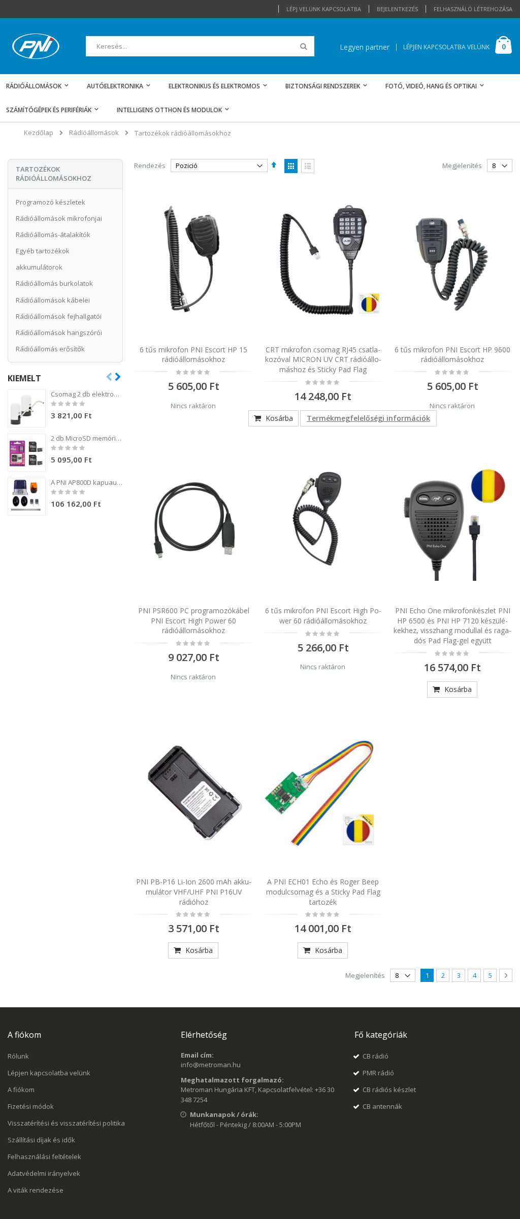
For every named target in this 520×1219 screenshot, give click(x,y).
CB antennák (382, 1106)
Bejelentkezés (397, 9)
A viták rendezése (35, 1190)
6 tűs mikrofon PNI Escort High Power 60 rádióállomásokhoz (323, 615)
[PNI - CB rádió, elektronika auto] (36, 46)
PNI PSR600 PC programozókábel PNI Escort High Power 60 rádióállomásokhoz (193, 620)
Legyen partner (364, 47)
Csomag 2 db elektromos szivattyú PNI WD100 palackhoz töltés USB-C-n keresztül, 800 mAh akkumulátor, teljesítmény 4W (87, 394)
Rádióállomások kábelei (53, 300)
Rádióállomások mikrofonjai (59, 218)
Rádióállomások (94, 132)
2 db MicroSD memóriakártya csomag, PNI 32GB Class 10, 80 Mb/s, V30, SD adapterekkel (87, 438)
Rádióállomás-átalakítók (53, 234)
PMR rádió (378, 1072)
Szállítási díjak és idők (41, 1139)
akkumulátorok (39, 267)
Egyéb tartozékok (43, 250)
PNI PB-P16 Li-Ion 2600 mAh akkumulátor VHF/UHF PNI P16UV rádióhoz (193, 891)
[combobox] (200, 46)
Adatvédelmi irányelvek (44, 1173)
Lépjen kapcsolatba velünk (49, 1072)
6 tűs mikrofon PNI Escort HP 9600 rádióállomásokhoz (452, 355)
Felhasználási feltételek (44, 1156)
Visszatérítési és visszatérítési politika (66, 1123)
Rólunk (18, 1056)
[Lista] (307, 166)
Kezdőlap (38, 132)
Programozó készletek (50, 202)
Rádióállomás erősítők (50, 348)
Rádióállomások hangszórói (59, 332)
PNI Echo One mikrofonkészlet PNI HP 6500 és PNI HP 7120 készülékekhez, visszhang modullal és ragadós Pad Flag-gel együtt (452, 625)
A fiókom (21, 1089)
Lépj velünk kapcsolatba (323, 9)
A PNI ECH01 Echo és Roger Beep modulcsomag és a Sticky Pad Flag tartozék (323, 891)
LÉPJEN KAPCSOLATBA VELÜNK (446, 47)
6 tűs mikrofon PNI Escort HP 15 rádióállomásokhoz (193, 355)
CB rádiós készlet (389, 1089)
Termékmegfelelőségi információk (368, 418)
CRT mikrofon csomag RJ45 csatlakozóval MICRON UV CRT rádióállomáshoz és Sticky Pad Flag (323, 359)
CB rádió (375, 1056)
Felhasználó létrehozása (473, 9)
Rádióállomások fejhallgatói (59, 316)
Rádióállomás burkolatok (54, 283)
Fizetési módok (31, 1106)
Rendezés (150, 165)
